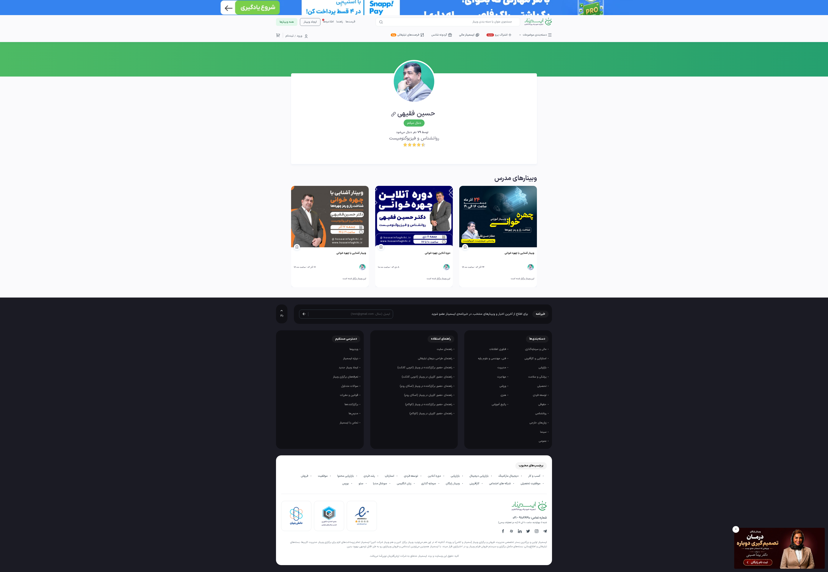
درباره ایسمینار (351, 358)
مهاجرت (502, 377)
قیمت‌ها (350, 22)
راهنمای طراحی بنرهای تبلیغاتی (435, 358)
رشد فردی (370, 476)
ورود (299, 36)
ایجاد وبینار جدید (349, 367)
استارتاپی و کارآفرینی (535, 358)
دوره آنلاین (435, 476)
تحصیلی (542, 386)
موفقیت (323, 476)
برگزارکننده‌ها (352, 404)
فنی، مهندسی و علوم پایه (492, 358)
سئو (361, 483)
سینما (543, 432)
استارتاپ (390, 476)
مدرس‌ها (354, 413)
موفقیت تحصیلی (531, 483)
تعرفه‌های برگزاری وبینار (346, 377)
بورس (346, 483)
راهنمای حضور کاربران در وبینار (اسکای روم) (428, 395)
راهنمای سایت (445, 349)
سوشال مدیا (380, 483)
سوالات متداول (350, 386)
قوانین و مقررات (349, 395)
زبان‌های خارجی (538, 423)
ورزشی (503, 386)
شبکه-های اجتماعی (500, 483)
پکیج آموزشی (499, 404)
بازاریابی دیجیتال (479, 476)
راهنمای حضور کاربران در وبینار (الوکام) (431, 413)
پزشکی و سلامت (537, 377)
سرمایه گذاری (429, 483)
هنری (503, 395)
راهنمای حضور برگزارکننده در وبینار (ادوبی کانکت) (425, 367)
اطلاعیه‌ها (328, 22)
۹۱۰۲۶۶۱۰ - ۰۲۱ (521, 518)
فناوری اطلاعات (498, 349)
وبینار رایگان (453, 483)
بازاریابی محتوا (345, 476)
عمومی (543, 441)
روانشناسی (541, 413)
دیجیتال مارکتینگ (508, 476)
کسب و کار (534, 476)
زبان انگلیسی (404, 483)
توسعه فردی (540, 395)
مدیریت (502, 367)
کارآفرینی (474, 483)
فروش (305, 476)
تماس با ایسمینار (349, 423)
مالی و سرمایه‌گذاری (536, 349)
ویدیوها (354, 349)
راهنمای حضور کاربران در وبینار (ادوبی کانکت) (427, 377)
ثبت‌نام (289, 36)
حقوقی (542, 404)
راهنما (339, 22)
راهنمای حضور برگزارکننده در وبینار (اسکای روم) (426, 386)
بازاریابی (542, 367)
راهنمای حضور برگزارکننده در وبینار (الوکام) (429, 404)
